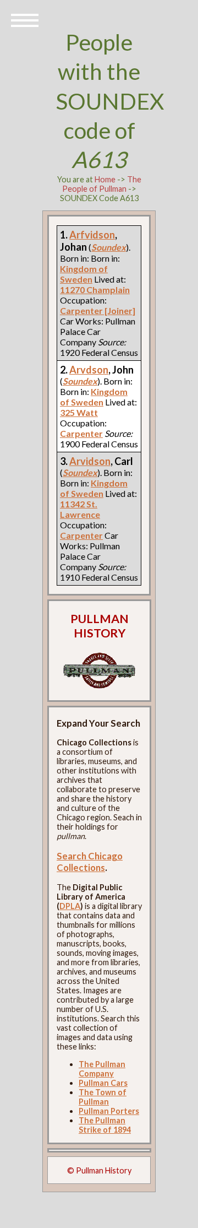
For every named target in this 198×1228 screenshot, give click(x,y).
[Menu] (24, 19)
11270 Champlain (95, 289)
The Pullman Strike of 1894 (105, 1125)
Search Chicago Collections (90, 861)
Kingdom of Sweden (84, 273)
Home (105, 179)
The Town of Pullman (103, 1097)
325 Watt (79, 412)
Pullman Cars (103, 1083)
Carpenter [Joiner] (97, 310)
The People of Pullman (101, 184)
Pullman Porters (109, 1111)
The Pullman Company (102, 1068)
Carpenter (81, 433)
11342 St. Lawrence (80, 509)
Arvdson (88, 370)
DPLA (69, 906)
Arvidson (90, 461)
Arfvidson (92, 235)
